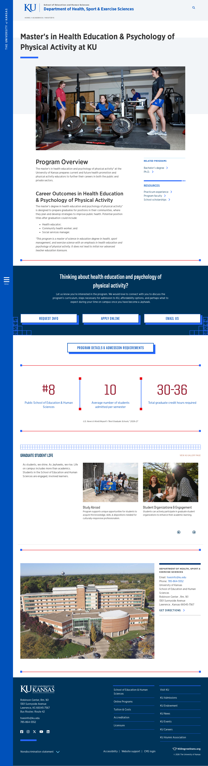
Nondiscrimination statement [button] (37, 751)
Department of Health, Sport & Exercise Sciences (89, 9)
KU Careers (166, 729)
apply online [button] (110, 318)
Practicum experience (156, 192)
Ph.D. (147, 172)
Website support (131, 751)
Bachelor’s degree (154, 168)
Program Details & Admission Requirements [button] (110, 348)
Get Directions (170, 610)
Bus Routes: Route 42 (32, 711)
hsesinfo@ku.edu (176, 577)
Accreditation (121, 717)
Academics (38, 18)
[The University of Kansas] (37, 691)
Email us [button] (172, 318)
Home (28, 18)
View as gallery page (190, 455)
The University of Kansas (190, 754)
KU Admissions (168, 697)
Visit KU (164, 689)
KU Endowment (169, 705)
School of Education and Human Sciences (66, 4)
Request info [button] (48, 318)
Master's (49, 18)
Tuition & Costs (122, 709)
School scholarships (155, 199)
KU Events (166, 721)
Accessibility (110, 751)
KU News (165, 713)
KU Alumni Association (173, 737)
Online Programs (123, 701)
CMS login (150, 751)
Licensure (119, 725)
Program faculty (153, 195)
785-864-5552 (175, 581)
